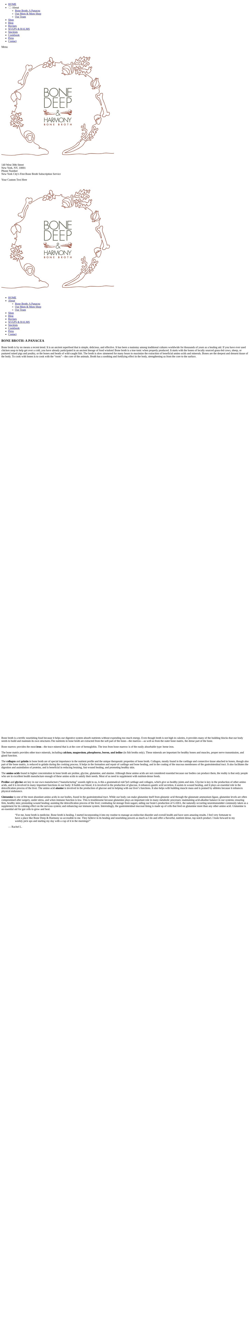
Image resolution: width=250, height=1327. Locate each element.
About (15, 7)
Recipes (12, 25)
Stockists (13, 32)
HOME (12, 4)
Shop (11, 19)
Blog (10, 22)
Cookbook (14, 35)
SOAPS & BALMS (19, 28)
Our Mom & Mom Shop (28, 13)
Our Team (20, 16)
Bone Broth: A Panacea (27, 10)
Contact (12, 41)
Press (11, 38)
